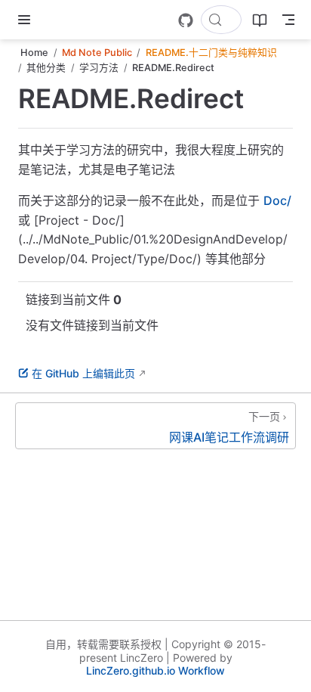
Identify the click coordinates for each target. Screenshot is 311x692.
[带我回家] (53, 19)
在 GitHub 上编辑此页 (83, 373)
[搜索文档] (221, 19)
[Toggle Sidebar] (27, 20)
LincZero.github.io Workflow (155, 670)
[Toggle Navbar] (288, 19)
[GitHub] (186, 20)
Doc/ (277, 200)
